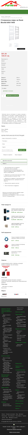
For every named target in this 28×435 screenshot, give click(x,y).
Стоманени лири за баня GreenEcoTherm (7, 396)
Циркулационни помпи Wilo (21, 395)
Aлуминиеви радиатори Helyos (7, 363)
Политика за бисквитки (7, 419)
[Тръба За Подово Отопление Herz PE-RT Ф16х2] (6, 246)
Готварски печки (6, 348)
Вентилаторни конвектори (5, 375)
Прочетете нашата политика (14, 429)
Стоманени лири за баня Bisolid (7, 399)
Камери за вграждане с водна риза (7, 341)
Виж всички (4, 287)
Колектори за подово (21, 335)
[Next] (25, 294)
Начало (2, 16)
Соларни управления (21, 387)
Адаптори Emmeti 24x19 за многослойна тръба (17, 224)
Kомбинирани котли (7, 360)
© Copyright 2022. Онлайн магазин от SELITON (11, 421)
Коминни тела (19, 403)
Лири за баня (7, 16)
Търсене (24, 415)
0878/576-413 (24, 7)
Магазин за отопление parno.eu (9, 192)
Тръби (18, 333)
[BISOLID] (19, 294)
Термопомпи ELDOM (21, 326)
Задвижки (19, 338)
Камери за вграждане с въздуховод (5, 345)
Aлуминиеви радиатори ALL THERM (7, 368)
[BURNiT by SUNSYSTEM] (8, 294)
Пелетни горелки (20, 312)
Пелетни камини (6, 318)
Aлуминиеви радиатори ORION (6, 365)
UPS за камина (19, 401)
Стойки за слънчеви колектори (21, 382)
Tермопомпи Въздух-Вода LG (21, 317)
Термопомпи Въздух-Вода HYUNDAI (21, 320)
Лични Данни (19, 415)
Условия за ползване (10, 414)
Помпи (17, 390)
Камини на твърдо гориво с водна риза (7, 328)
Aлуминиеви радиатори (19, 345)
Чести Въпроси (11, 415)
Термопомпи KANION (21, 324)
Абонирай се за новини (7, 286)
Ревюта (4, 163)
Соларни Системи (20, 370)
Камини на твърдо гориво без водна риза (7, 332)
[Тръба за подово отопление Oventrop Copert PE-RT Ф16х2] (6, 239)
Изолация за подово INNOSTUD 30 (16, 252)
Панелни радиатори (7, 372)
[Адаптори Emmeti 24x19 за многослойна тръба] (6, 225)
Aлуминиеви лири (7, 389)
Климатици (18, 363)
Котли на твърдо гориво (6, 358)
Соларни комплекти (21, 380)
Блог (7, 417)
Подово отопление (20, 329)
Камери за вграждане (7, 334)
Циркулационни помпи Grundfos (21, 398)
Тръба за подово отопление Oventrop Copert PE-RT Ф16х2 (18, 238)
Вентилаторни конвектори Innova (6, 381)
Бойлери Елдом (6, 404)
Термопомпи (18, 314)
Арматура (19, 340)
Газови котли (20, 309)
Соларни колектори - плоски (21, 372)
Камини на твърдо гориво (6, 326)
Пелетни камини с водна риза (7, 320)
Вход (17, 414)
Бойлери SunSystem (7, 405)
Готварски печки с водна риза (7, 350)
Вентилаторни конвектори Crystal (6, 379)
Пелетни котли (20, 307)
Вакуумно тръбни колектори (20, 375)
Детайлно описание (7, 160)
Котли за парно (5, 356)
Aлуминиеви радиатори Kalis (6, 370)
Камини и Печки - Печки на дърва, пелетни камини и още (6, 311)
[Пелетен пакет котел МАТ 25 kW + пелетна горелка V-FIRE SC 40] (6, 218)
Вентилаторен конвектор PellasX (6, 384)
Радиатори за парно (20, 342)
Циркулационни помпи (20, 392)
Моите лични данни (14, 432)
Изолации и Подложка (19, 331)
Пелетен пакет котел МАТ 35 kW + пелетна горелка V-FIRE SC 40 (18, 209)
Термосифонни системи (20, 378)
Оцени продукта (18, 154)
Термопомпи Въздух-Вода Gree (21, 322)
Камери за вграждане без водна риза (7, 338)
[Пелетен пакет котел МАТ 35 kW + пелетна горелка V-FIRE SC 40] (6, 211)
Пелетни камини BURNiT (6, 315)
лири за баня (12, 193)
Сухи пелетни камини (6, 322)
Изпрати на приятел (7, 154)
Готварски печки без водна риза (7, 353)
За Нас (3, 417)
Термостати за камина (19, 366)
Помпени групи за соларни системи (20, 385)
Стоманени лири (10, 196)
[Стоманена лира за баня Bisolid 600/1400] (14, 41)
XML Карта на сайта (13, 417)
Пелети (17, 408)
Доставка (21, 414)
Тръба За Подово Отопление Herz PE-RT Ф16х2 (18, 245)
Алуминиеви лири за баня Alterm (7, 392)
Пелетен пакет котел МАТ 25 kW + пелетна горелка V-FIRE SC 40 (18, 217)
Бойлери (3, 402)
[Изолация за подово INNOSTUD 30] (6, 253)
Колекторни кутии (21, 336)
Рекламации (4, 415)
